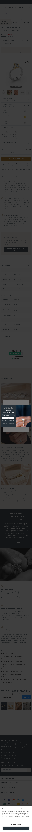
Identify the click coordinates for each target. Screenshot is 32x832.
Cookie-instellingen (16, 824)
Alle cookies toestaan (16, 828)
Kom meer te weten (7, 820)
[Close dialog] (30, 406)
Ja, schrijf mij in (8, 418)
